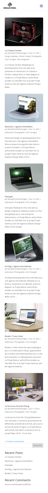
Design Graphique (11, 56)
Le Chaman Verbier (13, 50)
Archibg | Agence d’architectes (18, 266)
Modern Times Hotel (14, 336)
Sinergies (9, 196)
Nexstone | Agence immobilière (19, 126)
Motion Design (24, 56)
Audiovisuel (9, 132)
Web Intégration (23, 59)
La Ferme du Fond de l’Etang (17, 406)
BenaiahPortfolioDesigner (17, 53)
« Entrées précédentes (14, 441)
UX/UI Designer (10, 59)
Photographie (36, 56)
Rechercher (37, 445)
